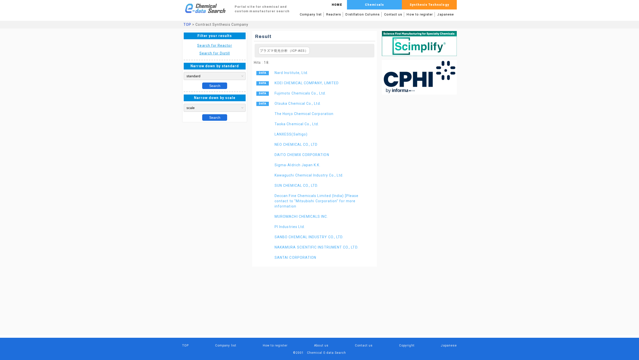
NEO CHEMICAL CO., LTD (296, 144)
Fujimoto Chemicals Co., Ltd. (300, 93)
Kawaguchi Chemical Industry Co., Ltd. (309, 175)
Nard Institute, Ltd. (291, 73)
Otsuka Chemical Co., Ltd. (298, 104)
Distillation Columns (362, 14)
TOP (187, 24)
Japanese (445, 14)
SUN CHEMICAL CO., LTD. (296, 186)
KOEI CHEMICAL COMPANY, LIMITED (307, 83)
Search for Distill (214, 53)
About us (321, 345)
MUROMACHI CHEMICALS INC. (301, 216)
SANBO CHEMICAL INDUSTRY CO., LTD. (309, 237)
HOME (337, 4)
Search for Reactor (214, 46)
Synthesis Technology (429, 4)
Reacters (333, 14)
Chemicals (374, 4)
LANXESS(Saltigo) (291, 134)
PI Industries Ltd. (290, 227)
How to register (420, 14)
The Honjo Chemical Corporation (304, 114)
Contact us (393, 14)
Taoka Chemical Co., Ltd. (297, 124)
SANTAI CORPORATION (295, 258)
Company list (311, 14)
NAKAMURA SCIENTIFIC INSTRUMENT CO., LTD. (316, 247)
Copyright (407, 345)
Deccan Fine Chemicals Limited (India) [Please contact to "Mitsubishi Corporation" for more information (316, 201)
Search (214, 86)
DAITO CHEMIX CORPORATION (302, 155)
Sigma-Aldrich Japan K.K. (297, 165)
